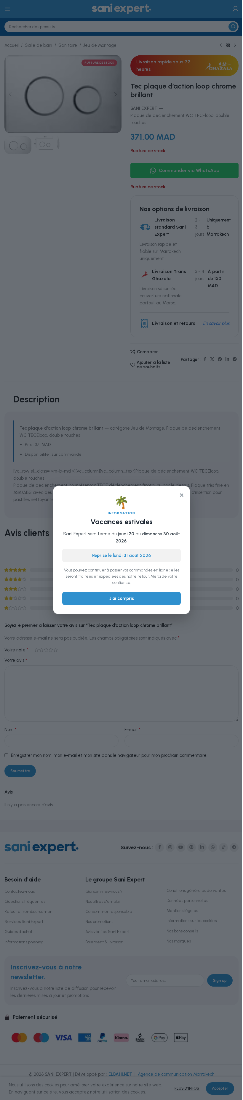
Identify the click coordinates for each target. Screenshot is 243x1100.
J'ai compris (121, 598)
